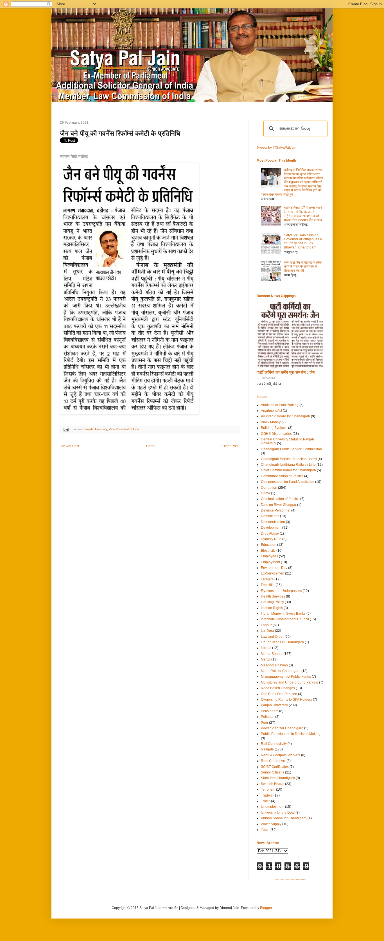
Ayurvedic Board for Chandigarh (285, 416)
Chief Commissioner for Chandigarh (288, 470)
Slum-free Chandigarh (278, 778)
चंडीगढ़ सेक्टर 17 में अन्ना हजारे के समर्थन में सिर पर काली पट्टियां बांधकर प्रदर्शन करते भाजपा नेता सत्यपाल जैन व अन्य (303, 214)
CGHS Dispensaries (276, 434)
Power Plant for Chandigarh (282, 728)
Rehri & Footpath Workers (280, 755)
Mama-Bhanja (272, 654)
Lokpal (266, 648)
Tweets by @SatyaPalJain (276, 148)
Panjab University (95, 429)
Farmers (267, 579)
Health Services (273, 596)
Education (268, 545)
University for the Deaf (278, 813)
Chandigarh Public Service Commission (291, 449)
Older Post (230, 446)
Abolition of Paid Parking (280, 405)
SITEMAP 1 (277, 879)
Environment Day (274, 568)
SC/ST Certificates (275, 767)
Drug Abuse (270, 533)
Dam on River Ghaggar (278, 505)
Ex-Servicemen (272, 573)
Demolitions (270, 516)
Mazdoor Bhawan (274, 665)
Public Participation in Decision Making (290, 734)
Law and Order (272, 637)
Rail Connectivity (274, 744)
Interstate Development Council (285, 619)
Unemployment (272, 807)
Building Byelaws (274, 428)
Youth (265, 830)
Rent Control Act (273, 761)
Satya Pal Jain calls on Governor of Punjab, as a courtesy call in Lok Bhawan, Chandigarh (303, 241)
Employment (270, 562)
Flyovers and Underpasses (281, 591)
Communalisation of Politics (282, 476)
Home (150, 446)
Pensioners (269, 711)
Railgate (267, 749)
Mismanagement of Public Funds (286, 676)
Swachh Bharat (272, 784)
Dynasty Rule (271, 539)
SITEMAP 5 (298, 879)
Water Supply (271, 824)
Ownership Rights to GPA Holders (286, 700)
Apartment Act (271, 411)
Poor (264, 723)
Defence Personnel (275, 510)
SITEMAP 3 (288, 879)
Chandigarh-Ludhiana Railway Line (288, 465)
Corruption (269, 488)
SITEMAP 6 (303, 879)
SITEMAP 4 (293, 879)
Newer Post (70, 446)
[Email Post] (65, 429)
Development (271, 528)
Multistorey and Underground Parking (289, 682)
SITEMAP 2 (283, 879)
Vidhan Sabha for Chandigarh (284, 818)
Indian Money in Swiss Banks (283, 614)
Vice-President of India (124, 429)
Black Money (271, 422)
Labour (266, 625)
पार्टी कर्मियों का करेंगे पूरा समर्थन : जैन (286, 372)
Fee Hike (268, 585)
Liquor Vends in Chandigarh (282, 642)
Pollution (267, 717)
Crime (265, 493)
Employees (269, 556)
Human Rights (272, 608)
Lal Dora (267, 631)
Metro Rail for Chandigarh (281, 671)
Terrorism (268, 789)
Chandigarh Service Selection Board (289, 459)
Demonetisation (273, 522)
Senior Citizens (272, 772)
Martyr (265, 659)
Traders (267, 795)
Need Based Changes (278, 688)
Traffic (265, 801)
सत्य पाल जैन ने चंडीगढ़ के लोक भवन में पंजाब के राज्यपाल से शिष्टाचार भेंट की (303, 267)
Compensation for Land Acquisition (287, 482)
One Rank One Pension (279, 694)
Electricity (268, 551)
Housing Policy (272, 602)
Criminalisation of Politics (280, 499)
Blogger (266, 908)
